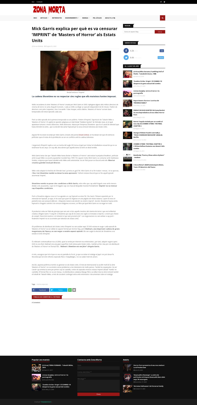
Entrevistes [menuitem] (57, 18)
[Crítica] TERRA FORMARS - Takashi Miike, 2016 (57, 366)
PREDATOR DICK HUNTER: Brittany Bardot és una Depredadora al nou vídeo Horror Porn (149, 112)
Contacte (39, 2)
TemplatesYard (46, 402)
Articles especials (42, 284)
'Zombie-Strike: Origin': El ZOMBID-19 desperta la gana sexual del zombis (147, 82)
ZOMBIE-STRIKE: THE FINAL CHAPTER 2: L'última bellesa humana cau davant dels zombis (149, 146)
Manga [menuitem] (85, 18)
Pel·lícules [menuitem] (97, 18)
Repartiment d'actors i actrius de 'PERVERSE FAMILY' (146, 102)
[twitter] (164, 2)
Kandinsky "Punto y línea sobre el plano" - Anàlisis (148, 156)
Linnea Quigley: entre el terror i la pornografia (146, 92)
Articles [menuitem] (43, 18)
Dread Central (83, 135)
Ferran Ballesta (38, 46)
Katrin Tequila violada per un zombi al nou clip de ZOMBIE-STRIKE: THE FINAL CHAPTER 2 (148, 123)
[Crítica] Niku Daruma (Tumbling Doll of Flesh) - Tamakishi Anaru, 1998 (148, 72)
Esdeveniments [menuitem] (71, 18)
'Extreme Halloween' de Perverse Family (148, 386)
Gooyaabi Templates (59, 402)
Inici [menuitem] (35, 18)
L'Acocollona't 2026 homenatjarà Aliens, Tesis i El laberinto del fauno (148, 166)
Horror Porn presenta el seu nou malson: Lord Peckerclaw (149, 366)
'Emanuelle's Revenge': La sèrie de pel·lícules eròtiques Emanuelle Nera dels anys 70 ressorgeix (149, 377)
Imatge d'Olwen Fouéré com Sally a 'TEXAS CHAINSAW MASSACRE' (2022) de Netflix (147, 135)
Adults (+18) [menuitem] (110, 18)
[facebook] (161, 2)
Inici (33, 2)
